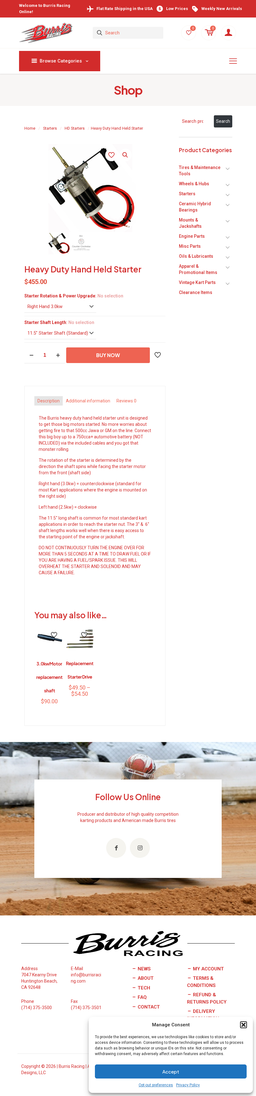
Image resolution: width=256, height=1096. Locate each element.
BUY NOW (108, 355)
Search (223, 121)
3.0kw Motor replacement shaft (49, 677)
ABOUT (145, 978)
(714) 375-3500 (36, 1007)
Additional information (88, 400)
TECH (143, 988)
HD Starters (75, 128)
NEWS (143, 969)
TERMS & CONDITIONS (201, 981)
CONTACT (148, 1007)
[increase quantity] (57, 355)
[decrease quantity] (31, 355)
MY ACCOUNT (208, 969)
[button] (243, 1025)
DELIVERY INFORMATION (203, 1015)
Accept (170, 1071)
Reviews (126, 400)
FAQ (141, 997)
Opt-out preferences (156, 1085)
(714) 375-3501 (86, 1007)
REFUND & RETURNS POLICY (207, 998)
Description (48, 400)
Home (29, 128)
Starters (50, 128)
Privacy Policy (188, 1085)
